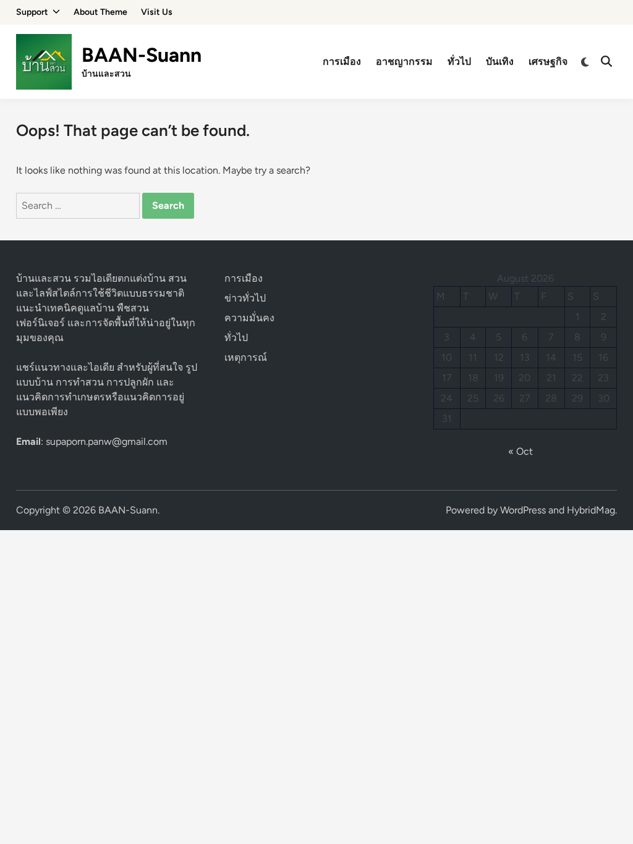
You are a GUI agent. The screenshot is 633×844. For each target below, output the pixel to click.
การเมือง (342, 61)
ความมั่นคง (249, 318)
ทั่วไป (459, 61)
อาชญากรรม (404, 61)
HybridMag (591, 510)
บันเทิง (500, 61)
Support (32, 12)
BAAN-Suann (142, 55)
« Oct (520, 451)
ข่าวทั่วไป (245, 298)
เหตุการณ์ (245, 357)
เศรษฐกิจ (548, 61)
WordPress (523, 510)
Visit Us (156, 12)
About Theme (100, 12)
